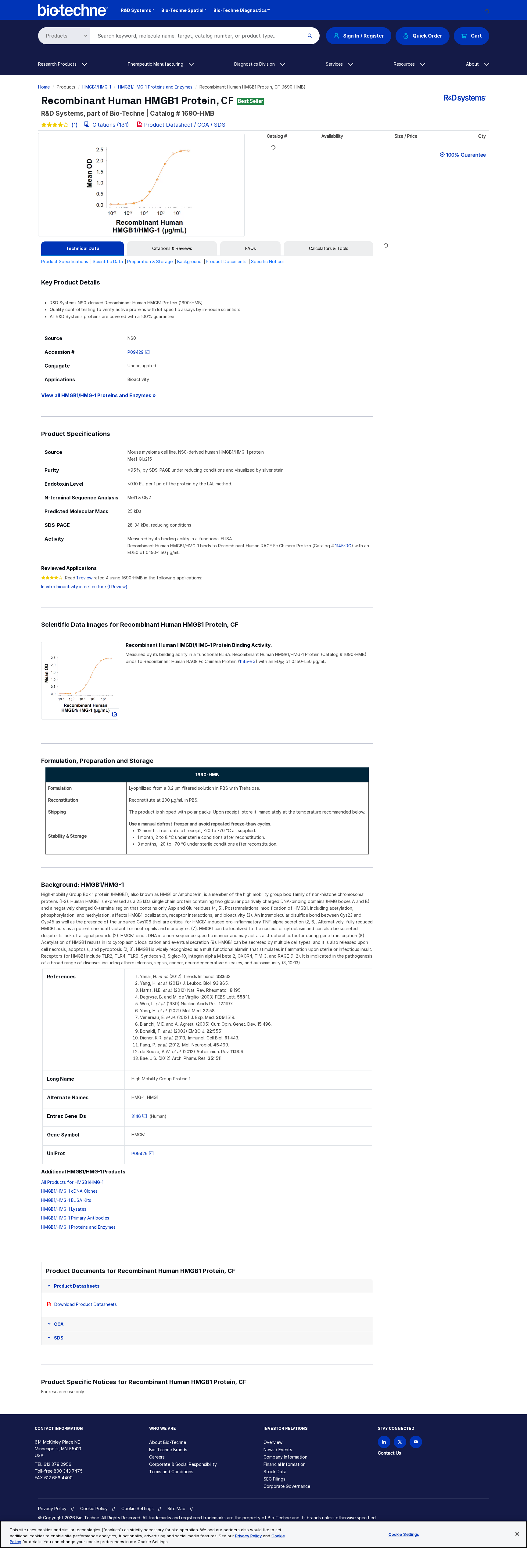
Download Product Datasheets (85, 1304)
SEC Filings (274, 1478)
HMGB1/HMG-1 (96, 86)
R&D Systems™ (137, 10)
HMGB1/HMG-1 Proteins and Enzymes (155, 86)
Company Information (285, 1456)
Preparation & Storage (150, 261)
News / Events (278, 1449)
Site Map (176, 1508)
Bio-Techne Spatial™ (183, 10)
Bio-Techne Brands (168, 1449)
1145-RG (343, 545)
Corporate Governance (287, 1486)
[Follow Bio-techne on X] (400, 1442)
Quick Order (427, 36)
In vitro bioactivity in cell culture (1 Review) (84, 586)
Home (44, 86)
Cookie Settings (137, 1508)
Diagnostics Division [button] (255, 64)
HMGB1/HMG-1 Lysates (63, 1209)
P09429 (135, 352)
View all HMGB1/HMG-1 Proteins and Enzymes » (98, 395)
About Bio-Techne (167, 1442)
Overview (273, 1442)
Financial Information (285, 1464)
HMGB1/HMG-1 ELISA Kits (66, 1200)
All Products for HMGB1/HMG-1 (72, 1182)
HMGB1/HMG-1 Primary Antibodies (75, 1217)
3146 (136, 1116)
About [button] (473, 64)
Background (189, 261)
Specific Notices (268, 261)
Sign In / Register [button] (363, 36)
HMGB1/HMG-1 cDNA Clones (69, 1191)
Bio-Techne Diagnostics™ (241, 10)
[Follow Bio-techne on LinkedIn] (384, 1442)
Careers (157, 1456)
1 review (84, 577)
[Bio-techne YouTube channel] (416, 1442)
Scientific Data (108, 261)
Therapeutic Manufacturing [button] (156, 64)
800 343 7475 (68, 1471)
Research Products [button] (58, 64)
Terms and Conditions (171, 1471)
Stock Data (275, 1471)
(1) (74, 125)
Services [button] (335, 64)
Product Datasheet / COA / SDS (184, 124)
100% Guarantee (466, 155)
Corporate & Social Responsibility (183, 1464)
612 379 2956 (57, 1464)
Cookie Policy (94, 1508)
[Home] (73, 9)
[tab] (82, 248)
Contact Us (389, 1453)
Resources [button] (405, 64)
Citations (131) (111, 124)
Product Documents (226, 261)
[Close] (517, 1534)
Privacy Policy (52, 1508)
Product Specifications (64, 261)
